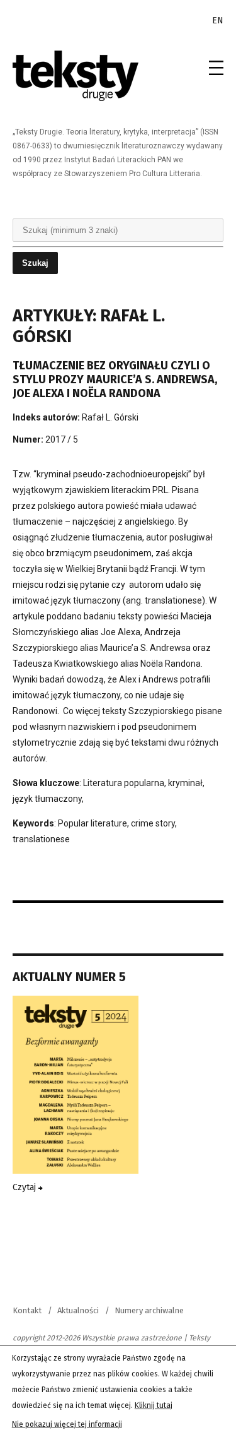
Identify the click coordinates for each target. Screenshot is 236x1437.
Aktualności (78, 1310)
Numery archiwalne (149, 1310)
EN (217, 20)
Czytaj (25, 1187)
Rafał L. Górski (110, 417)
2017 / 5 (61, 439)
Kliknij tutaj (153, 1405)
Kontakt (27, 1310)
